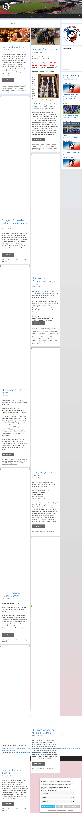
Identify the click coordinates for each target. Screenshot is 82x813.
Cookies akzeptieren (48, 806)
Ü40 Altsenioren (12, 90)
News (47, 16)
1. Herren (5, 85)
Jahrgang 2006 (40, 336)
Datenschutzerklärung (62, 810)
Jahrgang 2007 (49, 336)
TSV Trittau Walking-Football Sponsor (71, 117)
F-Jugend (39, 331)
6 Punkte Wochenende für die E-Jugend (44, 731)
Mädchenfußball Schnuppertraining (70, 79)
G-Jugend (9, 88)
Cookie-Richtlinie (52, 810)
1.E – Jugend (39, 482)
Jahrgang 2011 (36, 340)
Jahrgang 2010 (22, 259)
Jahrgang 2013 (54, 340)
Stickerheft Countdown (45, 49)
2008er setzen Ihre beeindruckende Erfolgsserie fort (30, 752)
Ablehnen (59, 806)
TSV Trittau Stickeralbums (15, 402)
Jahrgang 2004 (45, 335)
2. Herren (11, 85)
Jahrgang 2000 (36, 333)
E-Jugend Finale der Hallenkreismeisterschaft (14, 223)
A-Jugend (22, 85)
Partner (40, 16)
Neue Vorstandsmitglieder (70, 136)
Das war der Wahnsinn (14, 47)
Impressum (70, 810)
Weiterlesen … (7, 80)
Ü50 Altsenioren (22, 90)
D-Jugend (15, 86)
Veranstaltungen (6, 92)
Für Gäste (30, 16)
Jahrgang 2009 (13, 259)
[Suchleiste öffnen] (79, 16)
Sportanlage (53, 148)
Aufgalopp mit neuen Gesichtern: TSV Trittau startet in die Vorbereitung (25, 748)
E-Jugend (21, 86)
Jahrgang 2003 (36, 335)
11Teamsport (39, 108)
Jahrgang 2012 (45, 340)
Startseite (21, 88)
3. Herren (16, 85)
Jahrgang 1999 (53, 331)
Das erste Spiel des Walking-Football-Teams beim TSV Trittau (70, 97)
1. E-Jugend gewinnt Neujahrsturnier (13, 594)
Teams (8, 16)
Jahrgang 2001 (45, 333)
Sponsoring (15, 88)
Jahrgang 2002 (54, 333)
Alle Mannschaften (20, 745)
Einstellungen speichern (72, 806)
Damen (51, 329)
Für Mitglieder (19, 16)
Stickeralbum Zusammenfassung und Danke (45, 281)
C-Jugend (9, 86)
